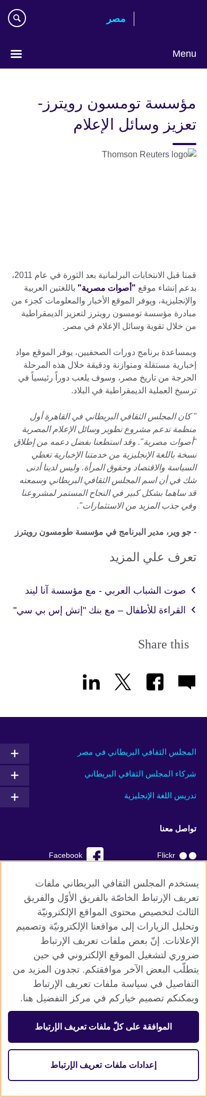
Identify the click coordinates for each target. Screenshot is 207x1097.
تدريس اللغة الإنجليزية (160, 795)
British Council (169, 20)
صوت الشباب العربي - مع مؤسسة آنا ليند (105, 590)
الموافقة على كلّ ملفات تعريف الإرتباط (103, 1026)
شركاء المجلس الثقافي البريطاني (140, 773)
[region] (103, 978)
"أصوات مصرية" (106, 287)
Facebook (65, 855)
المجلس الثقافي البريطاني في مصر (136, 751)
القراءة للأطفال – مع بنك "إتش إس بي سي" (99, 610)
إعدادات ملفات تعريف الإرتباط (103, 1064)
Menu (184, 53)
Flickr (166, 855)
